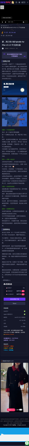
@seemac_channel (9, 334)
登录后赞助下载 (14, 299)
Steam (14, 303)
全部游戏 (6, 48)
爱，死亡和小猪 (10, 32)
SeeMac (14, 425)
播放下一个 (11, 409)
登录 (24, 2)
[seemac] (3, 48)
